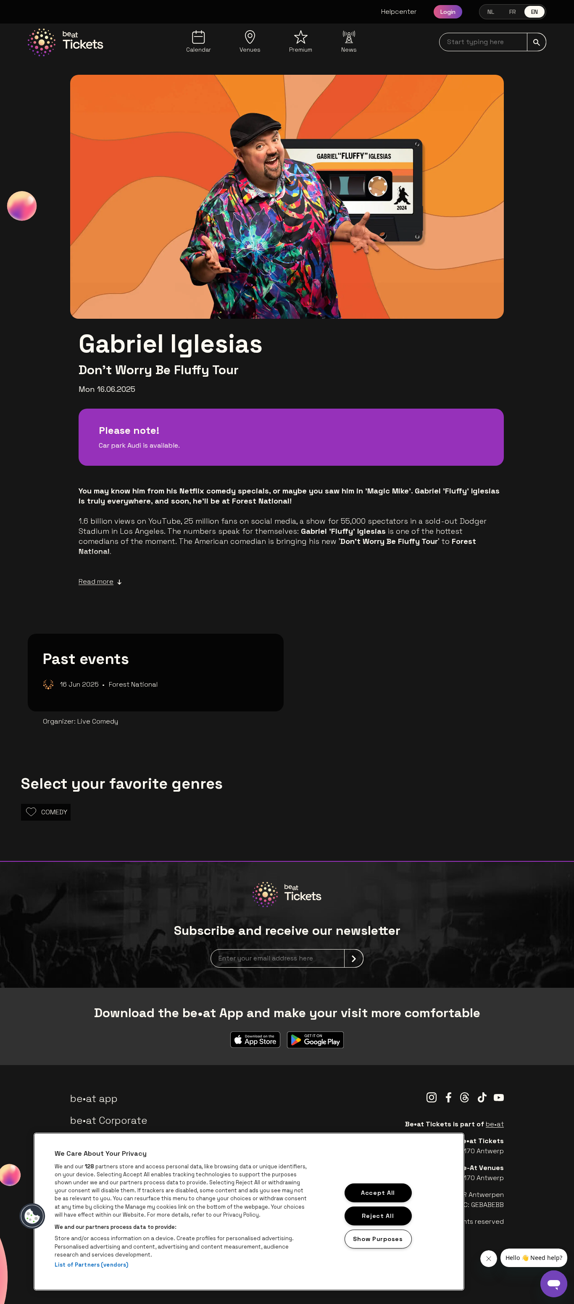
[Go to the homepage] (65, 42)
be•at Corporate (108, 1120)
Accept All (378, 1192)
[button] (32, 1216)
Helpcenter (399, 11)
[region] (249, 1212)
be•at (495, 1124)
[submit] (536, 42)
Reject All (378, 1215)
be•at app (94, 1098)
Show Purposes (378, 1238)
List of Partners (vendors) (91, 1264)
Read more (96, 581)
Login (448, 12)
